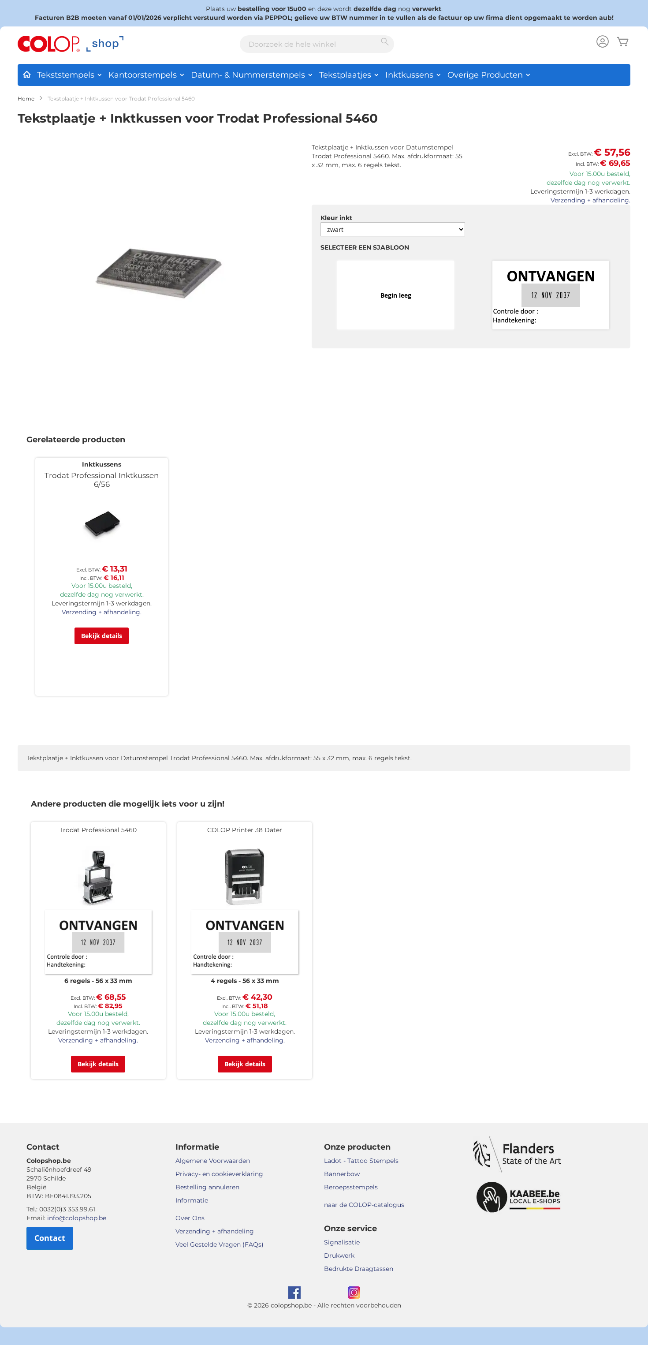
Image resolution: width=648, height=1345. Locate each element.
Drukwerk (339, 1255)
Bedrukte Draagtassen (358, 1269)
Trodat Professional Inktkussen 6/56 (102, 480)
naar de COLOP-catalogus (364, 1205)
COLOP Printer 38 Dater (244, 830)
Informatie (191, 1200)
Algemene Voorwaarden (212, 1161)
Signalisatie (342, 1242)
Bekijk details (101, 635)
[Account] (602, 42)
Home (26, 98)
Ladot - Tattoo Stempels (361, 1161)
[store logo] (70, 44)
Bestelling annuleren (207, 1187)
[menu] (324, 75)
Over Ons (190, 1218)
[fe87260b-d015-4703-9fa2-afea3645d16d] (551, 296)
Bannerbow (342, 1174)
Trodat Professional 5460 (98, 830)
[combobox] (317, 44)
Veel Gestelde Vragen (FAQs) (219, 1244)
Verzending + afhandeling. (590, 200)
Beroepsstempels (351, 1187)
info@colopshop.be (76, 1218)
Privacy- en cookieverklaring (219, 1174)
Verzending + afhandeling (214, 1231)
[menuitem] (26, 73)
